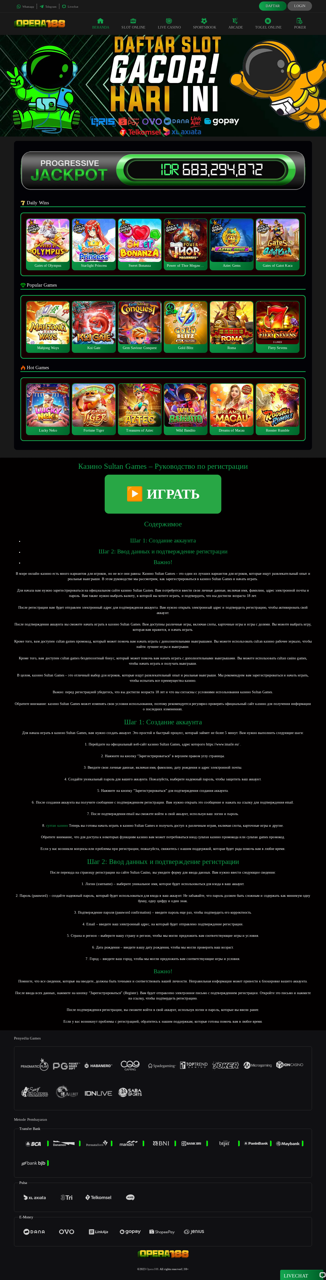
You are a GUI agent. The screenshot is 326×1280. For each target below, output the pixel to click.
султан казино (57, 826)
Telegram (51, 6)
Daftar (273, 6)
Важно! (163, 562)
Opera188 (152, 1269)
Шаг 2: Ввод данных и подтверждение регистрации (163, 551)
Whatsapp (28, 6)
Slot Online (133, 27)
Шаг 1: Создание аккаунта (163, 540)
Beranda (101, 27)
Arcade (235, 27)
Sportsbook (204, 27)
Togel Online (268, 27)
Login (300, 6)
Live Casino (169, 27)
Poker (300, 27)
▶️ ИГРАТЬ (163, 494)
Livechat (72, 6)
